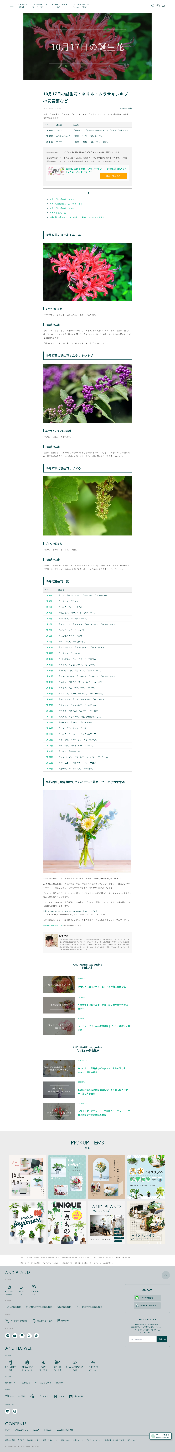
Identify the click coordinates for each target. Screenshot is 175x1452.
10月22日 (49, 716)
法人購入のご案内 (33, 1440)
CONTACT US (65, 1429)
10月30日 (49, 763)
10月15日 (49, 676)
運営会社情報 (10, 1440)
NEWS (48, 1429)
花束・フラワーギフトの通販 (30, 1257)
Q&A (36, 1429)
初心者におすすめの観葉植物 (39, 1307)
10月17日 (49, 688)
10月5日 (48, 618)
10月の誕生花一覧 (57, 213)
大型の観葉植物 (64, 1307)
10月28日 (49, 751)
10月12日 (49, 659)
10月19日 (49, 699)
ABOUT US (21, 1429)
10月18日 (49, 693)
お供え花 (26, 1382)
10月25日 (49, 734)
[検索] (153, 5)
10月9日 (48, 641)
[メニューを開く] (11, 6)
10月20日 (49, 705)
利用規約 (21, 1440)
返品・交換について (50, 1440)
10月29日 (49, 757)
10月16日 (49, 682)
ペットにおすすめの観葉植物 (89, 1307)
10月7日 (48, 630)
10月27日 (49, 745)
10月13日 (49, 665)
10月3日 (48, 607)
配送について (65, 1440)
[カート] (163, 5)
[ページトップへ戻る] (147, 1275)
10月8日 (48, 636)
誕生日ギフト (11, 1382)
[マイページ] (158, 5)
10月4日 (48, 613)
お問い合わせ (78, 1440)
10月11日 (49, 653)
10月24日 (49, 728)
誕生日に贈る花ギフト (53, 925)
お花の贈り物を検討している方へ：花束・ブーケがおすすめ (77, 217)
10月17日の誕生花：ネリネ (61, 199)
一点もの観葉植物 (13, 1307)
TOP (7, 1429)
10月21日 (49, 711)
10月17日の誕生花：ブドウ (61, 208)
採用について (132, 1440)
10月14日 (49, 670)
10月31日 (49, 768)
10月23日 (49, 722)
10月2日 (48, 601)
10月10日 (49, 647)
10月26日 (49, 740)
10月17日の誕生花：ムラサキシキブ (66, 204)
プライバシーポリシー (94, 1440)
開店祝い (60, 1382)
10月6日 (48, 624)
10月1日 (48, 595)
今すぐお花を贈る (43, 1382)
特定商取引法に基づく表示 (114, 1440)
